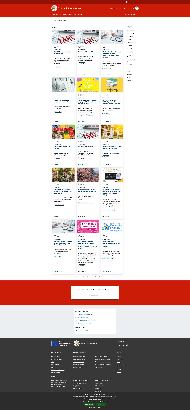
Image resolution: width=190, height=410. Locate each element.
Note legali (98, 391)
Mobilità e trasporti (78, 367)
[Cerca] (137, 8)
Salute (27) (129, 65)
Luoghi (119, 369)
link (109, 401)
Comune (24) (130, 36)
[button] (95, 407)
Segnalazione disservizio (79, 383)
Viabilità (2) (129, 80)
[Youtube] (119, 8)
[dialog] (95, 401)
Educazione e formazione (101, 356)
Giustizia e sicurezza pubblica (102, 359)
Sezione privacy (99, 388)
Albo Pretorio (98, 383)
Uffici (52, 362)
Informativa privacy (100, 386)
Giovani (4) (129, 49)
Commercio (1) (130, 33)
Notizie (119, 356)
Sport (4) (129, 71)
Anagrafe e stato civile (79, 356)
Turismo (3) (129, 77)
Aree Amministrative (56, 359)
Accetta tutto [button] (89, 404)
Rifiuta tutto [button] (100, 404)
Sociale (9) (129, 68)
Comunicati (120, 359)
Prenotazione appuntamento (80, 380)
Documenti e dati (55, 372)
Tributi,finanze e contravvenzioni (103, 362)
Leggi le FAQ (76, 386)
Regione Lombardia (56, 2)
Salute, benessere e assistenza (103, 364)
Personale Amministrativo (57, 370)
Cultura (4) (129, 39)
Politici (53, 367)
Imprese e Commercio (78, 362)
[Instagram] (123, 8)
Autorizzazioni (98, 367)
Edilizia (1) (129, 42)
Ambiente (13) (130, 30)
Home (54, 20)
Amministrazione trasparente (102, 380)
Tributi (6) (129, 74)
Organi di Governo (55, 356)
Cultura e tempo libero (79, 359)
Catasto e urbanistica (78, 364)
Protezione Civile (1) (131, 61)
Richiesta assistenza (78, 388)
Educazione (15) (131, 46)
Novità (60, 20)
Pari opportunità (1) (131, 56)
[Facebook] (116, 8)
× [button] (188, 393)
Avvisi (58, 46)
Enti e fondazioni (55, 364)
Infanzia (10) (130, 52)
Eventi (119, 372)
